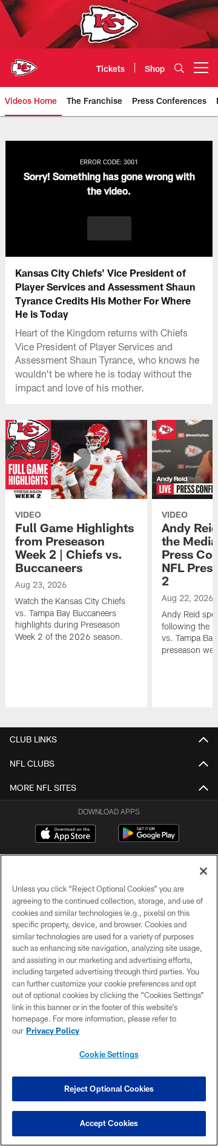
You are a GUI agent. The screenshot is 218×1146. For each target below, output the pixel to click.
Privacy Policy (52, 1030)
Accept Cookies (109, 1123)
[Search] (179, 68)
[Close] (203, 871)
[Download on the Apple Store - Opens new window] (65, 835)
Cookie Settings (109, 1054)
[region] (109, 1000)
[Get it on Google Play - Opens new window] (149, 839)
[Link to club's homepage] (24, 62)
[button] (109, 228)
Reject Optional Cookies (109, 1088)
